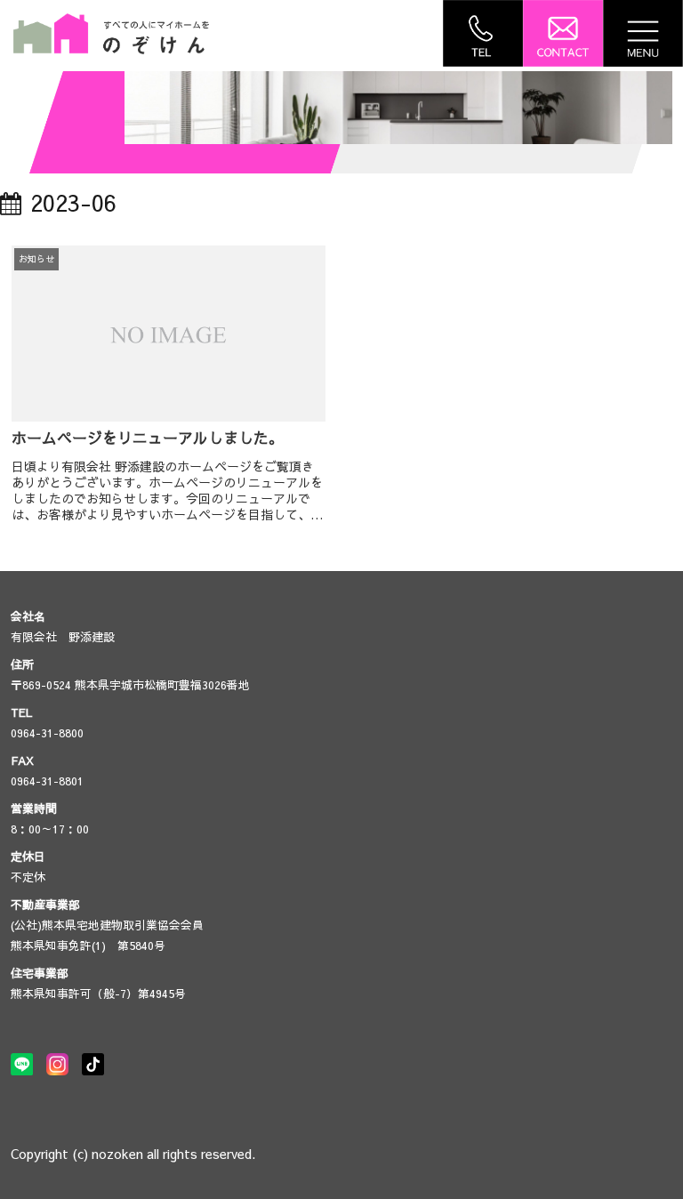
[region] (398, 107)
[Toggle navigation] (643, 33)
